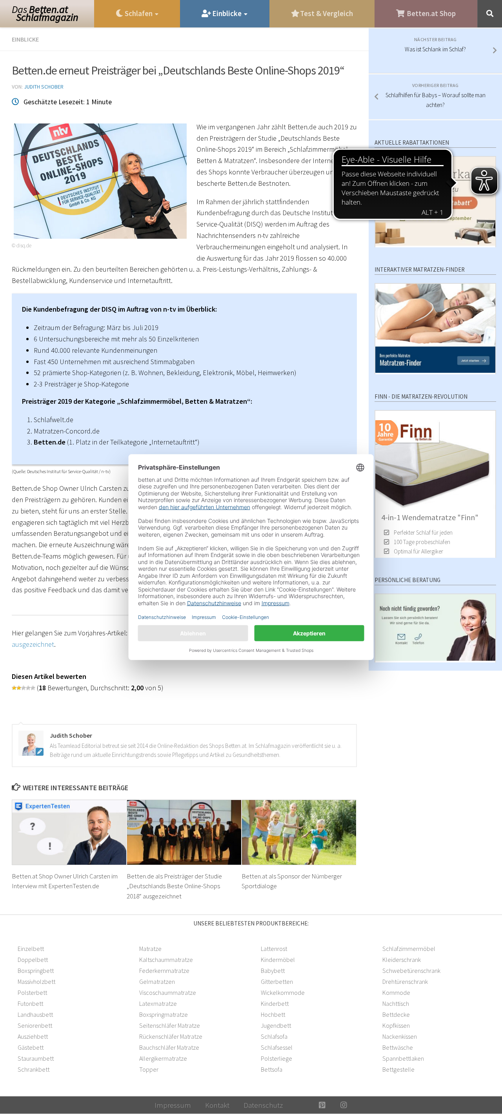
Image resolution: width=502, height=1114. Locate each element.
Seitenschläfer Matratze (169, 1025)
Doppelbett (33, 959)
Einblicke (25, 39)
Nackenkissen (399, 1036)
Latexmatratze (158, 1003)
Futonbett (30, 1003)
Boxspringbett (36, 970)
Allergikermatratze (163, 1058)
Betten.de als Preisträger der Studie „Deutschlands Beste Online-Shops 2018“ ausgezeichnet (174, 886)
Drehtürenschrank (405, 981)
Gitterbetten (277, 981)
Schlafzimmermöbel (408, 949)
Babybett (273, 970)
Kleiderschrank (401, 959)
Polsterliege (276, 1058)
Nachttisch (395, 1003)
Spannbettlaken (403, 1058)
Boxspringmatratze (163, 1014)
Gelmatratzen (157, 981)
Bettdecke (396, 1014)
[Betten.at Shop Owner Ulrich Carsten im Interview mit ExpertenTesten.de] (69, 832)
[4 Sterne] (28, 688)
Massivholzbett (36, 981)
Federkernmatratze (164, 970)
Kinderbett (275, 1003)
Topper (148, 1069)
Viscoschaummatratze (167, 992)
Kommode (396, 992)
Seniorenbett (35, 1025)
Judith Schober (44, 86)
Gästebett (31, 1047)
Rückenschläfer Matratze (170, 1036)
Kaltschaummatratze (166, 959)
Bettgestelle (398, 1069)
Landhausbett (35, 1014)
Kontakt (217, 1105)
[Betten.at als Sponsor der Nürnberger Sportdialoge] (299, 832)
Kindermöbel (278, 959)
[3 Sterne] (23, 688)
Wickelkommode (283, 992)
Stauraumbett (36, 1058)
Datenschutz (263, 1105)
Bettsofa (271, 1069)
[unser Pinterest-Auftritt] (322, 1105)
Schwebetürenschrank (411, 970)
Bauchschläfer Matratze (169, 1047)
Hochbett (273, 1014)
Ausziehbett (33, 1036)
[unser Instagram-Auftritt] (344, 1105)
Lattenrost (274, 949)
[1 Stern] (14, 688)
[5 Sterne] (33, 688)
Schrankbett (33, 1069)
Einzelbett (31, 949)
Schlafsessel (277, 1047)
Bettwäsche (397, 1047)
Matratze (150, 949)
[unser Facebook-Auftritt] (300, 1105)
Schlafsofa (274, 1036)
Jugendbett (276, 1025)
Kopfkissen (396, 1025)
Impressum (173, 1105)
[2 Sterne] (18, 688)
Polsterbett (32, 992)
